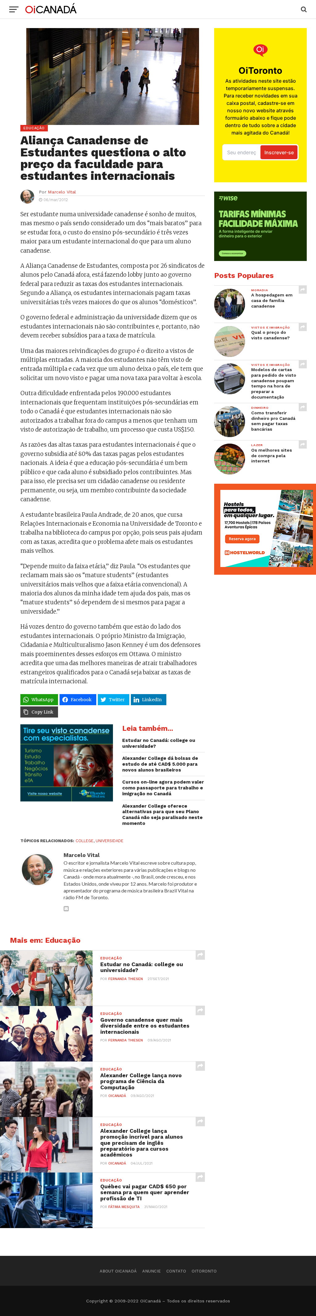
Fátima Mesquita (123, 1207)
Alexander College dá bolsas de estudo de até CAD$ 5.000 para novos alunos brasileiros (160, 763)
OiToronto (204, 1271)
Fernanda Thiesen (125, 979)
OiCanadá (117, 1096)
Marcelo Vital (62, 191)
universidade (109, 840)
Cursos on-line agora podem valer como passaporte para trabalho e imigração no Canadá (163, 787)
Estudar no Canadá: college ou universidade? (158, 743)
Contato (176, 1271)
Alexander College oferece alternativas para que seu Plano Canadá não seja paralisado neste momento (162, 814)
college (85, 840)
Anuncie (151, 1271)
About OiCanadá (118, 1271)
